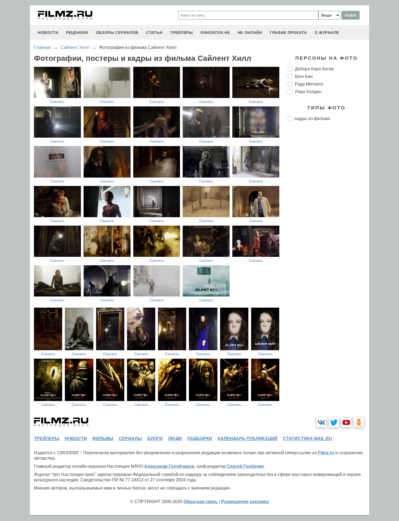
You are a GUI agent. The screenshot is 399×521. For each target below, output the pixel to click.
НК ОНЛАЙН (250, 32)
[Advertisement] (328, 216)
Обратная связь (200, 501)
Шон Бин (304, 76)
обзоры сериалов (117, 32)
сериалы (130, 438)
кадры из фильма (312, 118)
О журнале (327, 32)
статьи (154, 32)
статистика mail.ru (307, 438)
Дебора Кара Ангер (314, 69)
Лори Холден (308, 91)
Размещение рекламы (245, 501)
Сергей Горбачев (245, 466)
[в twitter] (334, 422)
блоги (155, 438)
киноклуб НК (215, 32)
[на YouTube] (346, 422)
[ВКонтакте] (321, 422)
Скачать (57, 101)
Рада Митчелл (309, 84)
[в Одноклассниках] (359, 422)
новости (48, 32)
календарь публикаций (248, 438)
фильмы (102, 438)
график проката (288, 32)
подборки (199, 438)
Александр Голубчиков (169, 466)
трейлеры (181, 32)
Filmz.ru (326, 452)
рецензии (77, 32)
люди (175, 438)
